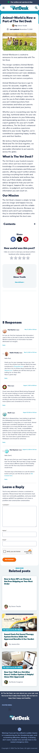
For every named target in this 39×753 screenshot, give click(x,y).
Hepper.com (8, 370)
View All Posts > (19, 282)
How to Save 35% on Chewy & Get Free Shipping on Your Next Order (18, 581)
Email (4, 540)
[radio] (11, 258)
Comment (5, 504)
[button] (13, 239)
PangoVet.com (18, 366)
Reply (3, 345)
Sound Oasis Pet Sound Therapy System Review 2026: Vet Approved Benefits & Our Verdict (19, 636)
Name (4, 530)
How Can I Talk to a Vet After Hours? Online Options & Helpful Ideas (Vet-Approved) (19, 674)
